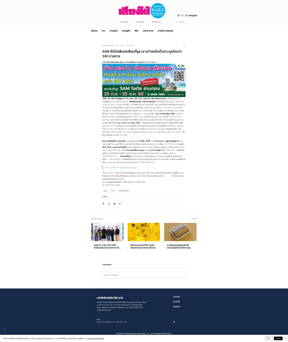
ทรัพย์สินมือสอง (123, 190)
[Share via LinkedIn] (114, 204)
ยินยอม (278, 338)
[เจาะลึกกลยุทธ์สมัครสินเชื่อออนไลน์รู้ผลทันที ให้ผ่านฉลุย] (180, 232)
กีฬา (136, 30)
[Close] (285, 338)
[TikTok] (178, 15)
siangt (99, 322)
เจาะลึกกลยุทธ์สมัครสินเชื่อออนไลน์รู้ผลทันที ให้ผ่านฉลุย (179, 246)
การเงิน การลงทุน (165, 30)
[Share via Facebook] (103, 204)
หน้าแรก (176, 296)
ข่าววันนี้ (176, 301)
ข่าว (103, 30)
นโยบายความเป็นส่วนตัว (95, 338)
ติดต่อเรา (176, 306)
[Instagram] (182, 15)
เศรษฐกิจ (126, 30)
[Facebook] (186, 15)
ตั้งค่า (269, 338)
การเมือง (114, 30)
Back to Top (4, 334)
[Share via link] (120, 204)
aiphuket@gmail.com (108, 322)
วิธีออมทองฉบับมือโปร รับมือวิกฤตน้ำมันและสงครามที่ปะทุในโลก (143, 246)
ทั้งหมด (94, 30)
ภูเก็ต (105, 190)
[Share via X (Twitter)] (109, 204)
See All (194, 219)
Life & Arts (148, 30)
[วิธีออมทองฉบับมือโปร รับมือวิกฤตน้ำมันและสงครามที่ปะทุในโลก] (144, 232)
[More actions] (184, 45)
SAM (113, 190)
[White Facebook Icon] (174, 322)
